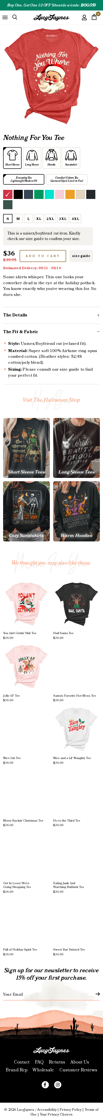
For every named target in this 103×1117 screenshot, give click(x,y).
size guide (81, 256)
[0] (94, 18)
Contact (22, 1062)
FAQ (39, 1062)
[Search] (14, 17)
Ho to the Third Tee (66, 822)
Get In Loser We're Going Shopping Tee (17, 887)
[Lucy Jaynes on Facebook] (45, 1084)
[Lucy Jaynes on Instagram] (57, 1084)
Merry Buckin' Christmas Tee (23, 822)
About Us (79, 1062)
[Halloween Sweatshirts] (26, 511)
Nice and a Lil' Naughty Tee (72, 760)
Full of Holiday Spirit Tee (20, 952)
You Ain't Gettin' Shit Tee (19, 635)
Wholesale (43, 1070)
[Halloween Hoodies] (76, 511)
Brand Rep (16, 1070)
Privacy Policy (70, 1109)
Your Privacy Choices (56, 1114)
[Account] (84, 21)
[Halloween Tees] (26, 448)
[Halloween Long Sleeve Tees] (76, 448)
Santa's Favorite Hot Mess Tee (74, 698)
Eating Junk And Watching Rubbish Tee (68, 887)
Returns (57, 1062)
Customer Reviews (78, 1070)
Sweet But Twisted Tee (69, 952)
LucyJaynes (25, 1109)
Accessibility (47, 1109)
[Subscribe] (95, 994)
